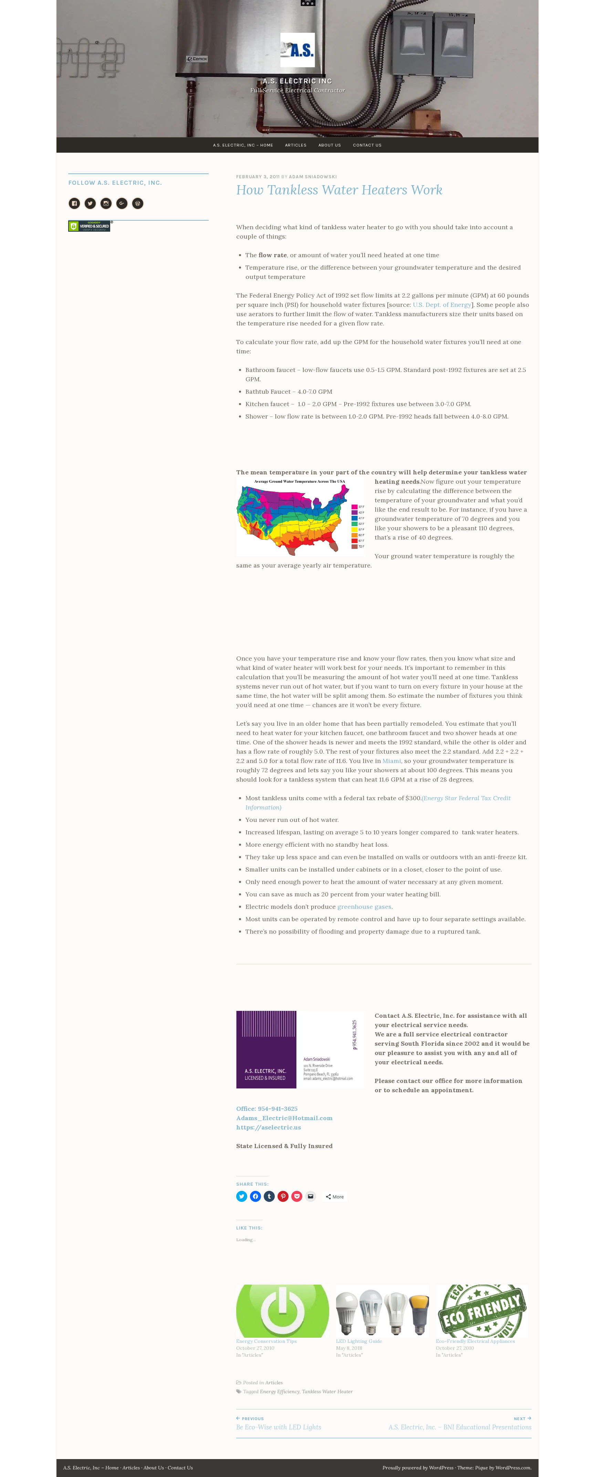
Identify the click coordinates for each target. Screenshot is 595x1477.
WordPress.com (513, 1468)
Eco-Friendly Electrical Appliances (475, 1341)
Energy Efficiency (280, 1391)
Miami (392, 761)
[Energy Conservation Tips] (282, 1311)
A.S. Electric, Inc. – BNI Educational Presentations (460, 1423)
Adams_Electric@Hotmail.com (284, 1118)
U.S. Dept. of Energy (442, 305)
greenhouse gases (364, 907)
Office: (267, 1109)
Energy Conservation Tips (266, 1341)
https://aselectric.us (268, 1127)
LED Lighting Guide (359, 1341)
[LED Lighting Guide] (382, 1311)
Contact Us (367, 145)
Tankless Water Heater (327, 1391)
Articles (296, 145)
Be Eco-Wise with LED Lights (278, 1423)
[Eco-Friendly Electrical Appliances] (482, 1311)
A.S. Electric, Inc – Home (243, 145)
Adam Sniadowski (313, 176)
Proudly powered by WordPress (418, 1468)
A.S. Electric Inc (297, 81)
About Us (330, 145)
